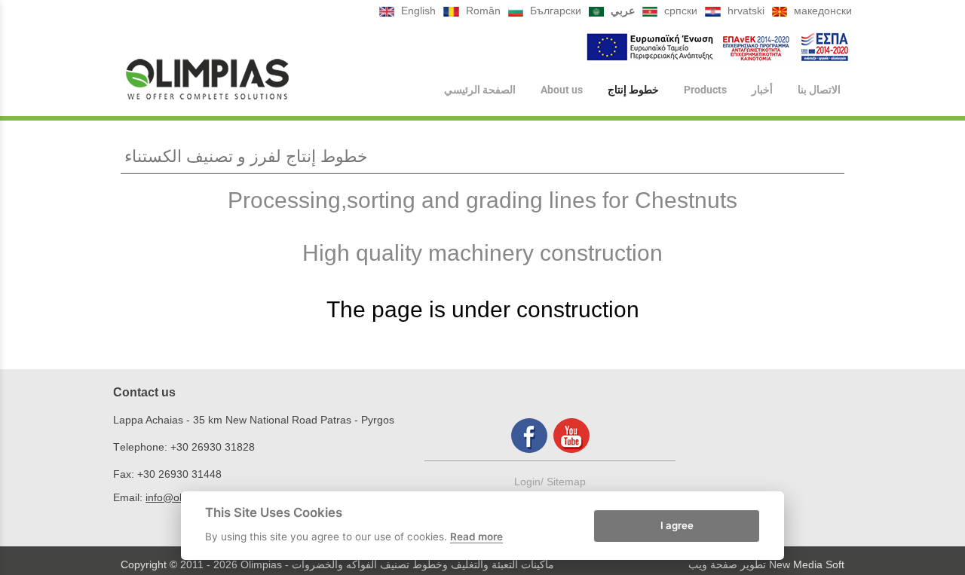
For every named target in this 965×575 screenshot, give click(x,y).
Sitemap (566, 482)
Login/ (530, 482)
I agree (677, 524)
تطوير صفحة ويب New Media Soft (766, 564)
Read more (476, 537)
